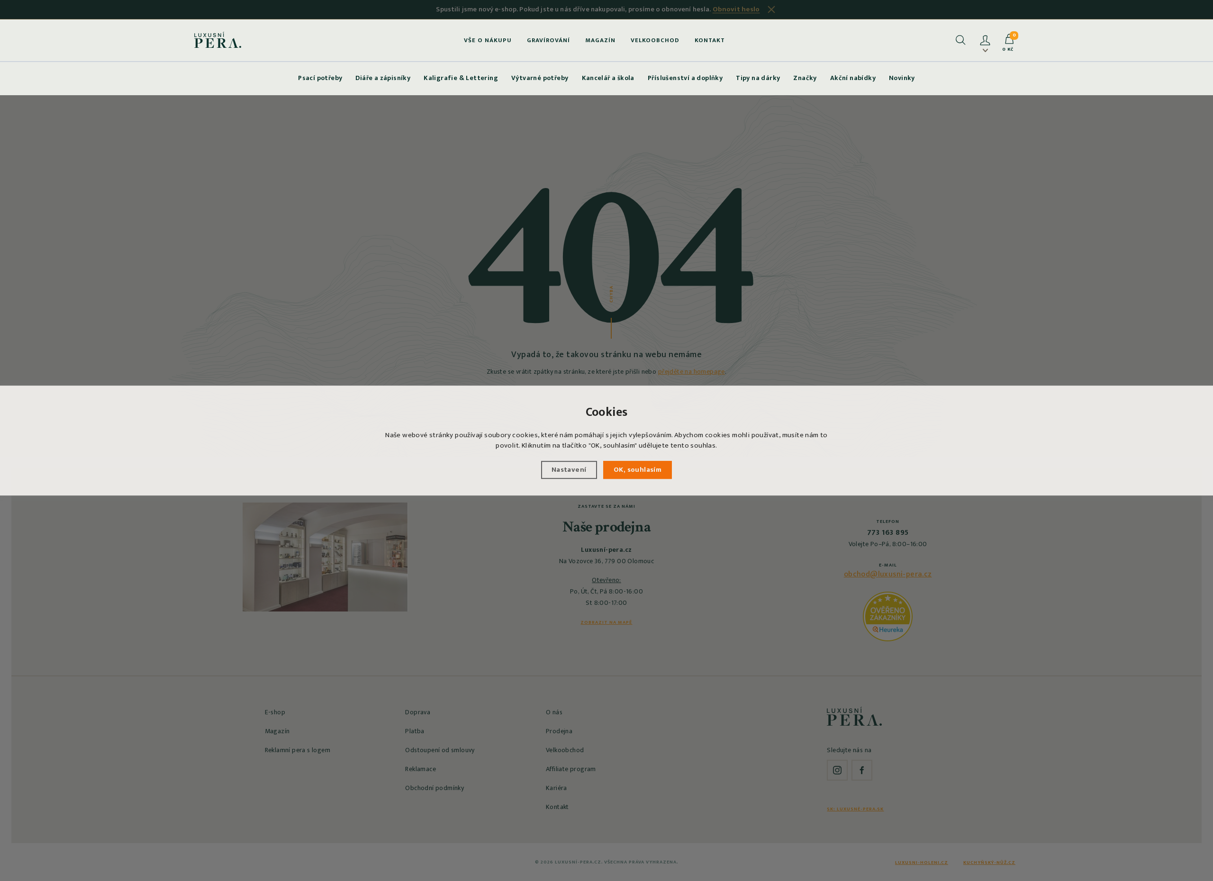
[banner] (217, 40)
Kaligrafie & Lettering (461, 77)
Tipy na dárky (758, 77)
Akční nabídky (853, 77)
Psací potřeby (320, 77)
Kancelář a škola (608, 77)
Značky (804, 77)
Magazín (600, 40)
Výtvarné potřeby (539, 77)
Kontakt (710, 40)
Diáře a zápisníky (382, 77)
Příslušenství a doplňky (685, 77)
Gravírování (548, 40)
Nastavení (569, 470)
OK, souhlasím (637, 470)
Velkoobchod (655, 40)
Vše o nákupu (488, 40)
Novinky (902, 77)
